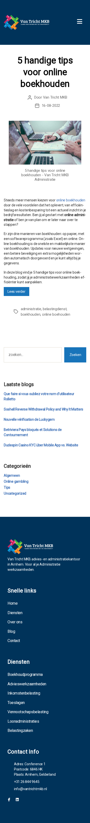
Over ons (15, 622)
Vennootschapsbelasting (28, 711)
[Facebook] (9, 800)
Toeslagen (16, 702)
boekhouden (30, 314)
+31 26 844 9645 (27, 782)
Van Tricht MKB (55, 97)
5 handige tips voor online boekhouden (45, 72)
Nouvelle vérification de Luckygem (29, 419)
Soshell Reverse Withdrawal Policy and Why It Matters (43, 409)
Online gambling (16, 481)
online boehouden (56, 314)
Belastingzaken (20, 730)
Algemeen (12, 475)
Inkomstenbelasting (24, 693)
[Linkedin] (17, 800)
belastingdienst (54, 309)
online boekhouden (70, 200)
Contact (14, 640)
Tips (7, 487)
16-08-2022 (51, 105)
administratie (31, 309)
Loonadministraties (23, 721)
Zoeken (75, 355)
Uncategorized (15, 493)
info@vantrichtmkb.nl (30, 789)
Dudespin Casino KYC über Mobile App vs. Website (41, 445)
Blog (11, 631)
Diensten (15, 612)
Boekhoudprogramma (25, 674)
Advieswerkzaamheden (27, 684)
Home (13, 603)
